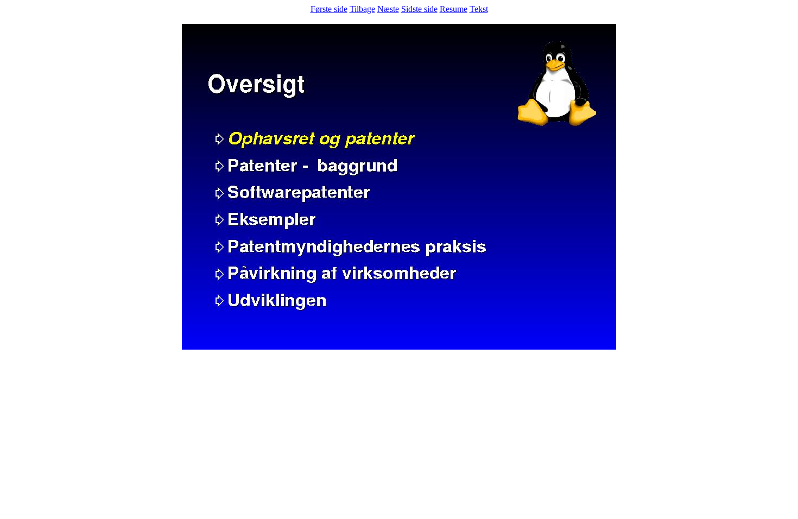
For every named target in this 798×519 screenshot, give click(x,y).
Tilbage (362, 9)
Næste (388, 9)
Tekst (479, 9)
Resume (453, 9)
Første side (329, 9)
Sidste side (419, 9)
